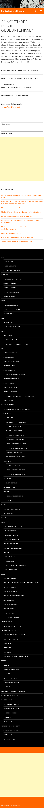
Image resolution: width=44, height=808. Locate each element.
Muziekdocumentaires (10, 695)
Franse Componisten (14, 431)
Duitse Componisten (13, 426)
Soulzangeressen (10, 604)
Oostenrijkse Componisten (16, 448)
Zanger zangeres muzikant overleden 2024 (16, 242)
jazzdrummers (9, 366)
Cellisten (7, 413)
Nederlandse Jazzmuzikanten (17, 374)
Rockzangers (9, 561)
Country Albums (10, 283)
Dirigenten (8, 461)
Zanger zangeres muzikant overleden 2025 (16, 216)
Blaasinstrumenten (11, 682)
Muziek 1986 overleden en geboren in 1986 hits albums (21, 212)
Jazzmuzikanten (10, 370)
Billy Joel (7, 674)
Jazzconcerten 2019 (11, 361)
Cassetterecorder (11, 639)
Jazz (2, 348)
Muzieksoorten (7, 513)
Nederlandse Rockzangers (16, 565)
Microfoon (8, 643)
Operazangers (9, 487)
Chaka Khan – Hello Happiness (17, 344)
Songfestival (6, 652)
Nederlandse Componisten (16, 444)
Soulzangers (8, 609)
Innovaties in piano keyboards (13, 691)
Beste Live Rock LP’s (13, 539)
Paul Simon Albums (13, 327)
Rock (3, 522)
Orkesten (7, 491)
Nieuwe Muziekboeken (12, 704)
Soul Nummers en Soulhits (14, 596)
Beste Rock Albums (11, 535)
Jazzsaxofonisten (10, 387)
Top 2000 (4, 661)
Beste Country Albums (12, 279)
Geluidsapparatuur (8, 630)
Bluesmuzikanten (10, 266)
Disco (3, 301)
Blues (3, 257)
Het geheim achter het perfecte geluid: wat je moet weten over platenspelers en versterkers (22, 202)
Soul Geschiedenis (10, 591)
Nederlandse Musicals (12, 509)
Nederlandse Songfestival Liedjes (16, 656)
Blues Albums (9, 261)
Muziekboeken (6, 700)
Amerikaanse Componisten (16, 422)
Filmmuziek (8, 721)
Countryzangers (10, 288)
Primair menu (41, 11)
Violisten (7, 500)
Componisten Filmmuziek (15, 457)
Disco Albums (9, 314)
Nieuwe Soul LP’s (10, 578)
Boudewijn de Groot (11, 669)
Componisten (9, 418)
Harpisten (7, 478)
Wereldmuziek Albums (12, 626)
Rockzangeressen (10, 570)
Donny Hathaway (12, 617)
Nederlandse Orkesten (14, 496)
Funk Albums (8, 335)
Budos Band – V (11, 340)
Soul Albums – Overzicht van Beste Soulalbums (21, 583)
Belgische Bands (10, 531)
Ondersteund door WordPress (10, 805)
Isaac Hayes (10, 613)
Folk (3, 318)
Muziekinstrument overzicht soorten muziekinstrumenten (14, 228)
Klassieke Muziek (7, 405)
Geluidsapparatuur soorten (11, 233)
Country (4, 275)
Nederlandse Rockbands (13, 548)
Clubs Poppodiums (10, 730)
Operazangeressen (11, 483)
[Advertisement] (22, 159)
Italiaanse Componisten (15, 439)
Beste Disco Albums (11, 305)
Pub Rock (7, 552)
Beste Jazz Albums (10, 353)
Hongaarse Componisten (15, 435)
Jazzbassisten (9, 357)
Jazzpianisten (9, 383)
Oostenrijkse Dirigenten (15, 474)
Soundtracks (6, 717)
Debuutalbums (9, 296)
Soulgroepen (9, 600)
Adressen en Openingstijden (12, 726)
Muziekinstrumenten (9, 678)
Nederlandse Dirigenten (15, 470)
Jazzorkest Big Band (11, 379)
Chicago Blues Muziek (12, 270)
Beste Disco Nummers (12, 309)
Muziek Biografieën (11, 708)
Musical (4, 505)
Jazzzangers (8, 400)
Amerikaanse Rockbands (13, 526)
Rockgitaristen (9, 557)
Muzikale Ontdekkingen (12, 11)
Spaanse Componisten (14, 452)
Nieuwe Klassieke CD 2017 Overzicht (17, 409)
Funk (3, 331)
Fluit (8, 687)
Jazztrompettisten (11, 392)
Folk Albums (8, 322)
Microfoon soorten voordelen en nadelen (16, 208)
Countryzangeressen (12, 292)
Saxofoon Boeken (10, 713)
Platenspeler (8, 648)
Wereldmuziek (6, 622)
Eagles (6, 665)
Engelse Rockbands (11, 544)
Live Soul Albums (10, 587)
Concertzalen (9, 735)
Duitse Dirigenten (13, 465)
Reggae (4, 518)
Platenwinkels (9, 739)
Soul (3, 574)
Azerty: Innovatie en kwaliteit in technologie (17, 237)
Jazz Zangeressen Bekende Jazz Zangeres (19, 396)
